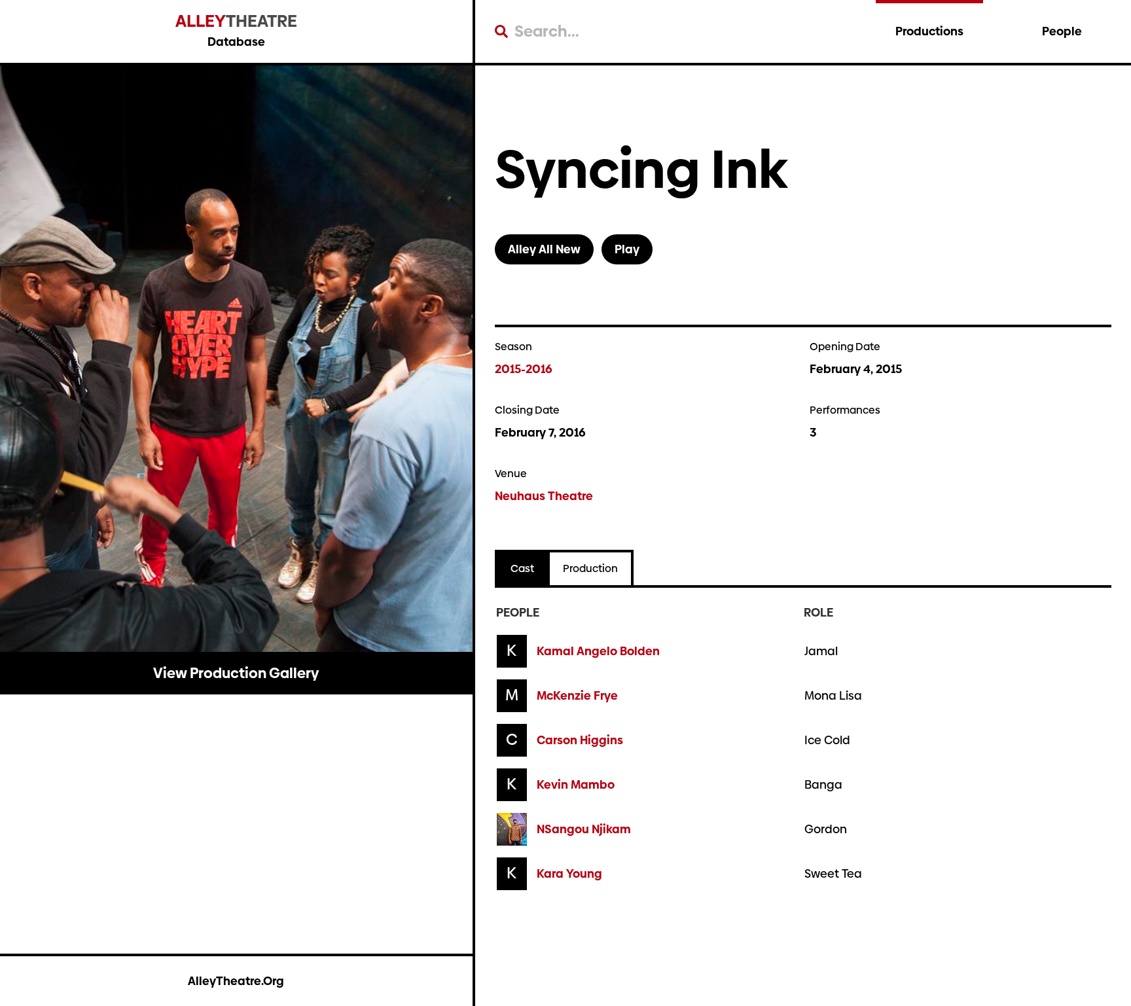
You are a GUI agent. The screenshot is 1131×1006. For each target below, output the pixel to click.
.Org (236, 981)
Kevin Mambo (576, 785)
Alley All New (544, 249)
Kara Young (569, 874)
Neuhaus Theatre (544, 496)
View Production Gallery (236, 673)
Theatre (236, 21)
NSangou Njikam (584, 829)
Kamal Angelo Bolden (598, 651)
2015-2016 (523, 369)
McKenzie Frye (577, 696)
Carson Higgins (580, 740)
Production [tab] (590, 568)
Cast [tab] (522, 568)
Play (627, 249)
